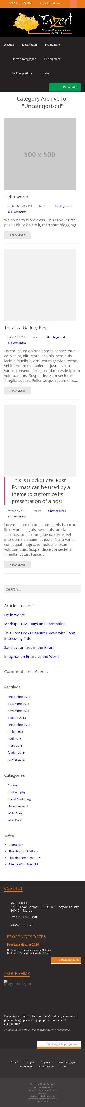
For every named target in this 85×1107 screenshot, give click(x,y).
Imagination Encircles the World (32, 656)
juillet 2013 (15, 732)
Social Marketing (19, 799)
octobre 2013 (17, 718)
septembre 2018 (19, 697)
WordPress (15, 820)
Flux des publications (23, 851)
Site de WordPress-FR (23, 864)
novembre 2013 (18, 711)
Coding (13, 785)
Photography (16, 792)
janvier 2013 (16, 759)
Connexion (16, 845)
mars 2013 (15, 746)
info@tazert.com (50, 3)
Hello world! (14, 614)
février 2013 (16, 752)
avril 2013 (14, 739)
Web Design (16, 813)
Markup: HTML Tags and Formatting (35, 623)
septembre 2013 (19, 725)
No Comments (17, 212)
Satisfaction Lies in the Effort (29, 647)
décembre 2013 (18, 704)
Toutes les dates (69, 959)
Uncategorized (63, 206)
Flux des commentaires (25, 858)
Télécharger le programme (62, 1044)
